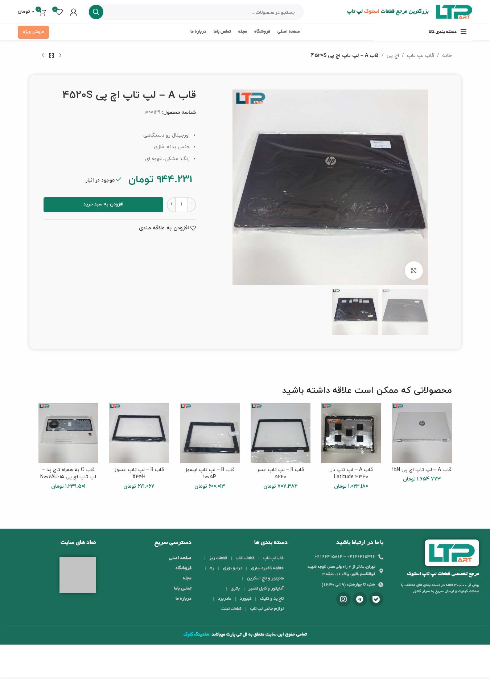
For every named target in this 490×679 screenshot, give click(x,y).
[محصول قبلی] (60, 55)
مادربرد (224, 598)
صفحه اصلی (180, 558)
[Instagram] (343, 599)
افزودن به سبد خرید (103, 204)
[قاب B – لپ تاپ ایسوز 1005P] (210, 433)
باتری (235, 588)
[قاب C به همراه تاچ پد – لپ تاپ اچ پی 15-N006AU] (68, 433)
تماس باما (183, 588)
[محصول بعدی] (42, 55)
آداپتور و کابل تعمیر (266, 588)
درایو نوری (232, 568)
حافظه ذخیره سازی (267, 568)
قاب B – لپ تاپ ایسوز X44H (139, 473)
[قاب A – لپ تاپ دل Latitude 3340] (351, 433)
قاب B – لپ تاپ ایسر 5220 (280, 473)
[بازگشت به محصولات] (51, 55)
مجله (187, 578)
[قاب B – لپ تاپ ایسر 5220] (280, 433)
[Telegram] (360, 599)
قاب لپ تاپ (420, 55)
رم (212, 568)
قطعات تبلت (231, 609)
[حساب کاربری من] (73, 12)
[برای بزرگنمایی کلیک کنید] (414, 270)
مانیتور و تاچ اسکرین (265, 578)
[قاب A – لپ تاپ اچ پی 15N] (422, 433)
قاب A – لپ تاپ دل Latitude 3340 (351, 473)
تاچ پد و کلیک (272, 598)
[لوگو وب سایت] (454, 11)
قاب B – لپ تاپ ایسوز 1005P (210, 473)
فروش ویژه (33, 32)
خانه (447, 55)
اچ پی (393, 55)
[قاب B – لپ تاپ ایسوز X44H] (139, 433)
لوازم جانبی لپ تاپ (267, 609)
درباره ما (184, 598)
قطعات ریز (218, 558)
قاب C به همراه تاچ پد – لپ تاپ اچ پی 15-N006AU (68, 473)
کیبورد (245, 598)
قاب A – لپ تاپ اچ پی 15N (422, 469)
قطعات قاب (245, 558)
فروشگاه (184, 568)
